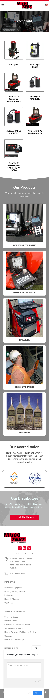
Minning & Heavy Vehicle (14, 591)
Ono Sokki (24, 433)
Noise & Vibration (24, 387)
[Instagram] (29, 548)
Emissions (24, 340)
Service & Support (11, 617)
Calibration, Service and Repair (17, 624)
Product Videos (10, 621)
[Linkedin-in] (24, 548)
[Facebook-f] (20, 548)
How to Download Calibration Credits (20, 632)
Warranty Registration (13, 628)
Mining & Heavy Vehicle (24, 292)
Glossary (8, 636)
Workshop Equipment (13, 588)
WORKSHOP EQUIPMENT (24, 245)
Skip (29, 693)
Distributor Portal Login (14, 640)
